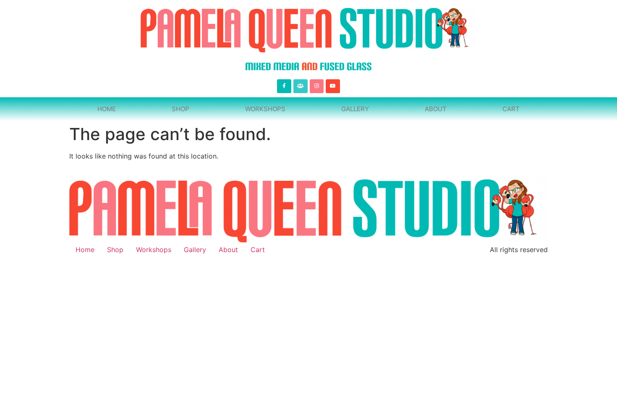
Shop (180, 109)
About (436, 109)
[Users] (300, 86)
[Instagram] (317, 86)
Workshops (265, 109)
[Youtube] (333, 86)
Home (106, 109)
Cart (511, 109)
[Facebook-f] (284, 86)
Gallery (355, 109)
